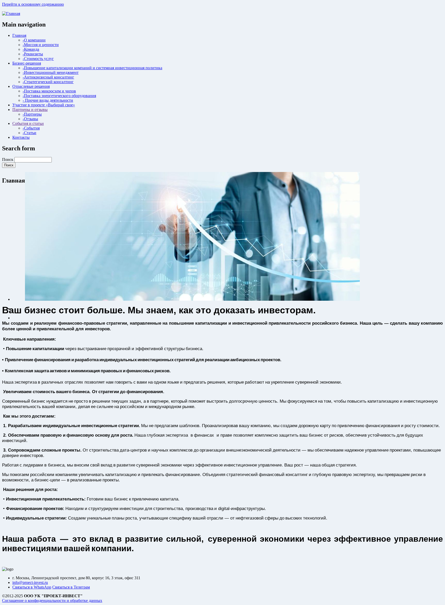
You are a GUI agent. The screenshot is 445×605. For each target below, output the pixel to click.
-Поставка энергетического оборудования (59, 95)
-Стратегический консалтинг (48, 82)
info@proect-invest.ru (30, 582)
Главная (19, 35)
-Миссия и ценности (41, 44)
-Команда (31, 49)
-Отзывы (30, 119)
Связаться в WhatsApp (31, 587)
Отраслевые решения (31, 86)
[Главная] (11, 13)
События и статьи (28, 123)
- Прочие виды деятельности (48, 100)
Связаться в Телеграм (71, 587)
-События (31, 128)
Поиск (7, 159)
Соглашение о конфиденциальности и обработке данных (52, 600)
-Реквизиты (33, 54)
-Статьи (29, 133)
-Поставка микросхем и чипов (49, 91)
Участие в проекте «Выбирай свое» (43, 105)
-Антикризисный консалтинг (48, 77)
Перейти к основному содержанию (33, 4)
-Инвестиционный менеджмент (51, 72)
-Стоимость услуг (38, 58)
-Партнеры (32, 114)
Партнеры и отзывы (30, 109)
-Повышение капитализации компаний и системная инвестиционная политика (92, 68)
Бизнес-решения (26, 63)
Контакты (21, 137)
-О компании (34, 40)
